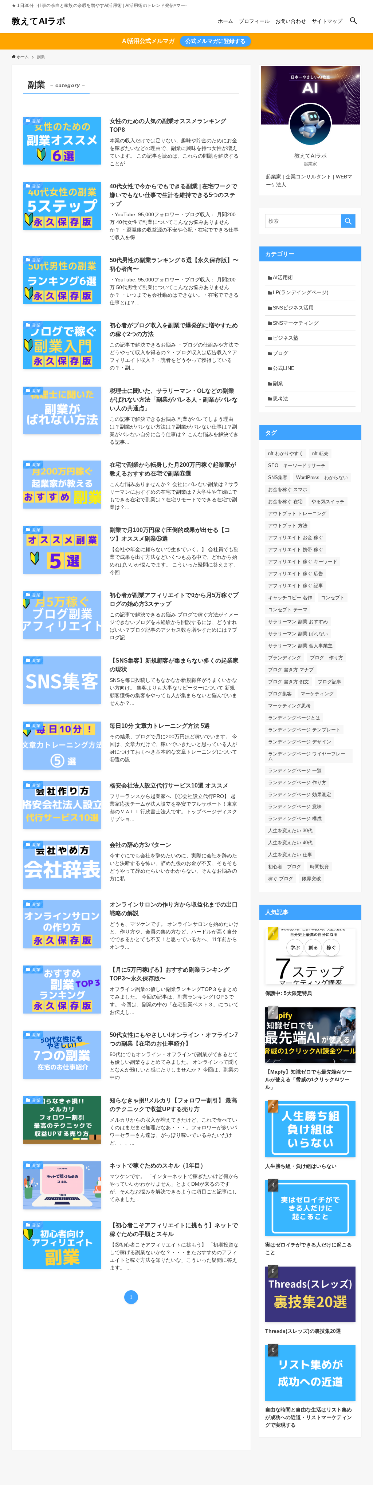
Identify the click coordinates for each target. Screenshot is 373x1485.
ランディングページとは (294, 717)
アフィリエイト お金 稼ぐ (295, 537)
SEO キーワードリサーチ (297, 465)
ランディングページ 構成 (295, 818)
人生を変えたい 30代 (290, 830)
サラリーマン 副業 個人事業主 (300, 645)
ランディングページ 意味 (295, 806)
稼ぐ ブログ (280, 878)
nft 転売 (320, 453)
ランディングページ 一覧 (295, 770)
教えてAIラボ (39, 21)
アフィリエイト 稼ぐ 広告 (295, 573)
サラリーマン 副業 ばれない (298, 633)
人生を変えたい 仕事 (290, 854)
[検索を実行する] (348, 221)
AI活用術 (283, 277)
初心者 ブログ (284, 866)
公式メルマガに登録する (215, 41)
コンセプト (333, 597)
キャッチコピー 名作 (290, 597)
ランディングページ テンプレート (304, 729)
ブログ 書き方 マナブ (291, 669)
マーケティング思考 (289, 705)
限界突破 (311, 878)
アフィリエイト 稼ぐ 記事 (295, 585)
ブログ (280, 353)
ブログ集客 (280, 693)
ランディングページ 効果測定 (299, 794)
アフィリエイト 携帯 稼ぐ (295, 549)
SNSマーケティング (296, 323)
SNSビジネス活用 (293, 308)
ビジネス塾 (285, 338)
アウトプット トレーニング (297, 513)
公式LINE (283, 368)
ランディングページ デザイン (299, 742)
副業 (278, 383)
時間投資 (319, 866)
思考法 (280, 399)
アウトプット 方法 (287, 525)
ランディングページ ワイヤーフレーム (306, 756)
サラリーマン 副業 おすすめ (298, 621)
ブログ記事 (329, 681)
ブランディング (284, 657)
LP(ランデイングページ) (301, 292)
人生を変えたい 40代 (290, 842)
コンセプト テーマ (287, 609)
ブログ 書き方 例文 (288, 681)
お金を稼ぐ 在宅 (285, 501)
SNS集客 (277, 477)
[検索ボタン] (353, 21)
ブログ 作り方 (326, 657)
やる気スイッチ (328, 501)
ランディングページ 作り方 (297, 782)
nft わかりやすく (285, 453)
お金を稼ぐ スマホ (287, 489)
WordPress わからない (322, 477)
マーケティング (317, 693)
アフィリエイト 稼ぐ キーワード (302, 561)
